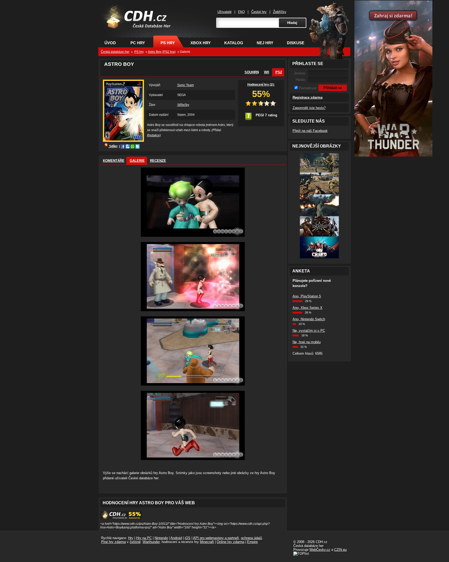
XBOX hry (200, 43)
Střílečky (183, 105)
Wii (266, 72)
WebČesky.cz (319, 550)
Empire (252, 542)
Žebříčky (279, 12)
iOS (187, 538)
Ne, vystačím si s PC (309, 331)
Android (176, 538)
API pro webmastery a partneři (216, 538)
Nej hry (265, 43)
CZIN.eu (340, 550)
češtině (135, 542)
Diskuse (295, 43)
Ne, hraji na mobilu (307, 342)
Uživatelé (224, 12)
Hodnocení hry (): (261, 84)
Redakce (153, 135)
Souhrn (252, 72)
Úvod (110, 43)
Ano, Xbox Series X (307, 308)
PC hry (137, 43)
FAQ (241, 12)
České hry (259, 12)
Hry (130, 538)
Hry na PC (144, 538)
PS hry (168, 43)
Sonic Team (185, 85)
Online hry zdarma (230, 542)
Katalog (233, 43)
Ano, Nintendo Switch (309, 319)
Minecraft (207, 542)
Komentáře (113, 161)
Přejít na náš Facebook (310, 131)
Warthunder (151, 542)
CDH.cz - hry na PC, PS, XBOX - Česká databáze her (135, 25)
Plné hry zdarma (113, 542)
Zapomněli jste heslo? (309, 108)
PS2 (278, 72)
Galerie (137, 161)
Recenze (158, 161)
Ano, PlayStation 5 (307, 296)
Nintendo (161, 538)
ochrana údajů (251, 538)
